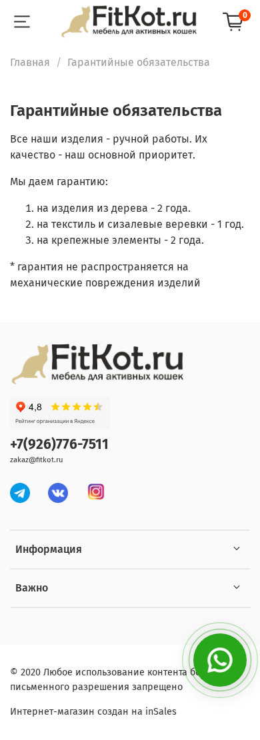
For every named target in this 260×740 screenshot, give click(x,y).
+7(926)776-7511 (59, 444)
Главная (30, 62)
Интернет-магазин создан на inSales (93, 711)
